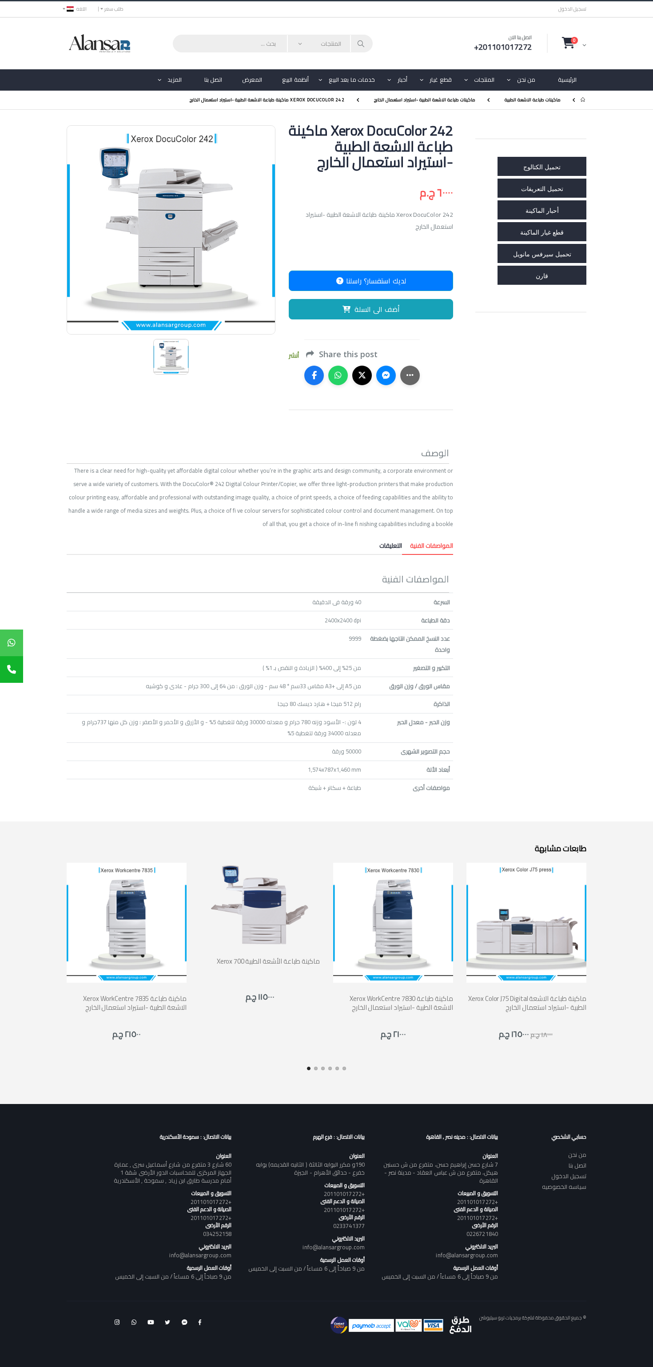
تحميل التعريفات (542, 188)
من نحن (526, 79)
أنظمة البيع (295, 79)
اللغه (81, 8)
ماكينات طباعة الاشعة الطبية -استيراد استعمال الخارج (424, 100)
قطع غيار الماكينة (542, 231)
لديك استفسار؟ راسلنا (375, 280)
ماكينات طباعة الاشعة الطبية (533, 100)
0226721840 (482, 1233)
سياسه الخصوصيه (564, 1186)
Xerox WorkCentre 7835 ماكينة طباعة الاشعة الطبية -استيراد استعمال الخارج (135, 1003)
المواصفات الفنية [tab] (427, 545)
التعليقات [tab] (390, 545)
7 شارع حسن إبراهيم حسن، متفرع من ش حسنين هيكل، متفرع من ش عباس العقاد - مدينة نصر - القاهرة (440, 1172)
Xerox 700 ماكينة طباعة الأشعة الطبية (268, 961)
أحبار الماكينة (542, 210)
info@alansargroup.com (467, 1255)
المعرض (252, 79)
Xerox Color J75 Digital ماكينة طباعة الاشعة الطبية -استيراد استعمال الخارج (527, 1003)
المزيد (174, 79)
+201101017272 (477, 1201)
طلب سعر (113, 8)
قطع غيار (441, 79)
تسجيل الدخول (572, 9)
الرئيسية (567, 79)
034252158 (217, 1233)
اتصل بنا (213, 79)
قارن (542, 275)
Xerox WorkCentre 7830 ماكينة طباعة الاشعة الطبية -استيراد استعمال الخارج (401, 1003)
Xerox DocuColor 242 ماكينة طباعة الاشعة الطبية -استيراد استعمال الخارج (267, 100)
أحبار (402, 79)
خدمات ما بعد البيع (352, 79)
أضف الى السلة (377, 309)
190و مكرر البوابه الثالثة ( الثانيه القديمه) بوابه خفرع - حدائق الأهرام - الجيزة (310, 1168)
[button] (574, 43)
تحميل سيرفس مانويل (542, 253)
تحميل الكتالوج (542, 166)
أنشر (294, 355)
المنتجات (484, 79)
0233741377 (349, 1225)
